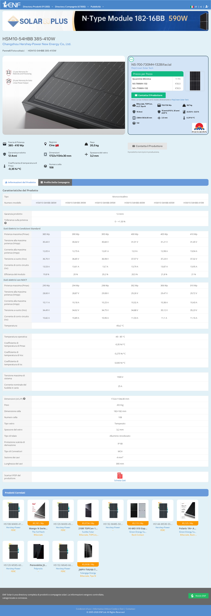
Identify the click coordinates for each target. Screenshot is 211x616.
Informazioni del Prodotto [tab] (22, 182)
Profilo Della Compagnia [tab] (56, 182)
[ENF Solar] (11, 4)
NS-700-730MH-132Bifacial (151, 64)
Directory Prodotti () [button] (36, 6)
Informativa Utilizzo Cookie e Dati (108, 608)
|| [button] (201, 6)
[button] (193, 7)
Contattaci (130, 608)
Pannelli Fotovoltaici (13, 50)
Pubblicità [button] (96, 6)
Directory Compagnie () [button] (70, 6)
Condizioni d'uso (83, 608)
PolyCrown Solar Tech (142, 68)
